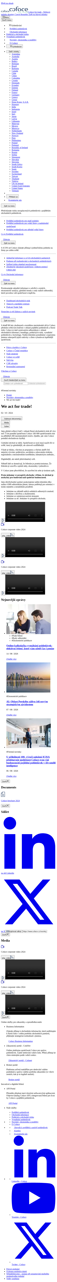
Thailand (15, 179)
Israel (14, 111)
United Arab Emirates (21, 186)
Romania (15, 150)
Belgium (15, 64)
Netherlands (17, 131)
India (14, 107)
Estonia (15, 88)
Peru (14, 138)
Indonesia (16, 109)
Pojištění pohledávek (20, 1112)
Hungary (15, 104)
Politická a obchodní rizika (23, 1117)
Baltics (14, 61)
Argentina (16, 54)
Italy (13, 114)
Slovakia (15, 159)
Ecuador (15, 85)
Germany (15, 95)
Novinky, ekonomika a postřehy (25, 1122)
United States (17, 188)
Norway (15, 135)
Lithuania (16, 121)
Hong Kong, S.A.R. (20, 102)
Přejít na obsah (7, 3)
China (14, 76)
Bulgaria (15, 68)
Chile (14, 73)
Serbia (14, 155)
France (14, 92)
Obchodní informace (20, 1115)
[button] (14, 25)
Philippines (16, 140)
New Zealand (17, 133)
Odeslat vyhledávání (37, 383)
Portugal (15, 145)
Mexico (15, 126)
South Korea (17, 167)
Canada (15, 71)
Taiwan (15, 176)
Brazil (14, 66)
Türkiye (15, 181)
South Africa (17, 164)
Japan (14, 116)
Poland (14, 143)
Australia (15, 56)
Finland (15, 90)
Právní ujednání (12, 1269)
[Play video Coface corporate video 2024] (3, 520)
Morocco (15, 128)
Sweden (15, 171)
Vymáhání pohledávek (21, 1119)
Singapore (16, 157)
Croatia (15, 80)
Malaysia (15, 123)
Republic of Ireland (20, 147)
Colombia (16, 78)
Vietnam (15, 191)
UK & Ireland (17, 183)
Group (14, 100)
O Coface (16, 1124)
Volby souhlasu (12, 1278)
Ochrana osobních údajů (16, 1271)
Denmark (15, 83)
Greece (15, 97)
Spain (14, 169)
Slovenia (15, 162)
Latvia (14, 119)
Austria (15, 59)
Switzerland (17, 174)
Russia (14, 152)
